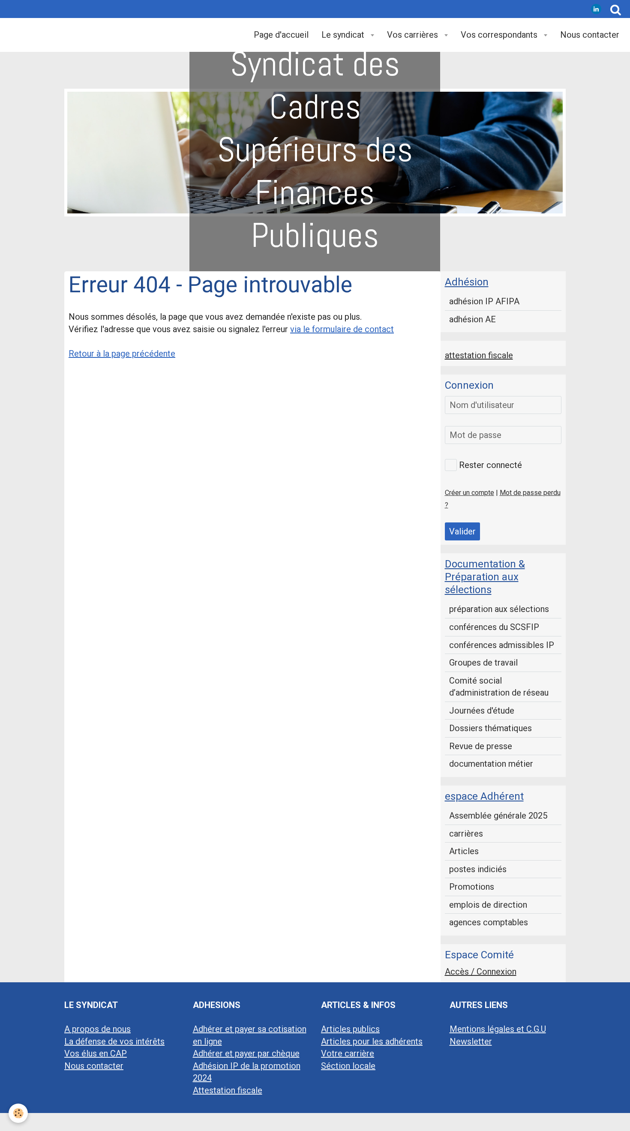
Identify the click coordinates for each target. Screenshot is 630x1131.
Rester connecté (490, 465)
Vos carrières (413, 35)
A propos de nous (97, 1029)
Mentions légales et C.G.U (498, 1029)
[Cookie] (18, 1113)
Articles (464, 851)
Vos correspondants (500, 35)
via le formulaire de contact (342, 329)
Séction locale (348, 1066)
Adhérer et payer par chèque (246, 1053)
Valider (462, 531)
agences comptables (488, 922)
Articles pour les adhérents (372, 1041)
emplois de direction (488, 905)
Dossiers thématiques (490, 728)
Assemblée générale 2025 (498, 815)
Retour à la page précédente (122, 353)
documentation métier (491, 764)
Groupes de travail (483, 662)
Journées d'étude (481, 710)
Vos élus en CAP (95, 1053)
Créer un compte (469, 493)
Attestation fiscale (227, 1090)
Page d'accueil (281, 35)
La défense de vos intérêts (114, 1041)
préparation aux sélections (499, 609)
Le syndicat (343, 35)
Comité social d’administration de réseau (499, 686)
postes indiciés (478, 869)
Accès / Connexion (480, 971)
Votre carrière (347, 1053)
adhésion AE (472, 319)
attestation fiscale (479, 355)
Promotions (471, 887)
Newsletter (471, 1041)
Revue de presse (480, 746)
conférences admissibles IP (501, 645)
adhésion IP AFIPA (484, 301)
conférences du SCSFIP (494, 627)
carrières (466, 833)
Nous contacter (589, 35)
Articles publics (350, 1029)
